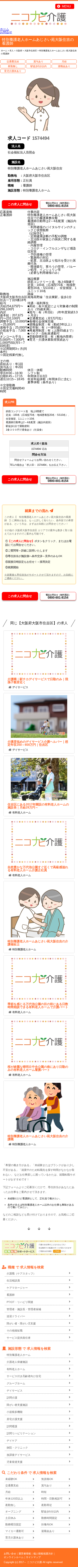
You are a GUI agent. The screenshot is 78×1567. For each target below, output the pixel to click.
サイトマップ (33, 1557)
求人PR (9, 402)
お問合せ (6, 32)
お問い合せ (10, 1553)
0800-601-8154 (58, 204)
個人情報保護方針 (43, 1553)
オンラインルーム (13, 1557)
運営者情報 (25, 1553)
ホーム (4, 29)
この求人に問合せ (20, 204)
